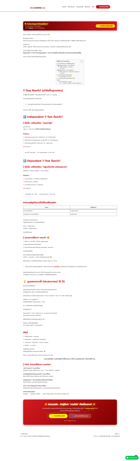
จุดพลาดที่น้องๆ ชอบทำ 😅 (65, 76)
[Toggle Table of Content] (81, 61)
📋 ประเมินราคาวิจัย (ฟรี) (105, 26)
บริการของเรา (71, 7)
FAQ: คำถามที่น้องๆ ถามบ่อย (66, 81)
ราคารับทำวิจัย (79, 7)
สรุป (59, 80)
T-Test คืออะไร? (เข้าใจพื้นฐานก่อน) (65, 63)
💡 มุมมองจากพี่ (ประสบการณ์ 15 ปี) (66, 78)
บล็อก (93, 7)
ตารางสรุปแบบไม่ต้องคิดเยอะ (65, 75)
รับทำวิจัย (37, 8)
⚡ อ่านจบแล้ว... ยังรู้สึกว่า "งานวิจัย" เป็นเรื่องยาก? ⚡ (72, 83)
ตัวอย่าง (63, 68)
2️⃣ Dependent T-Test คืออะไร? (66, 70)
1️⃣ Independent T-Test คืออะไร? (66, 65)
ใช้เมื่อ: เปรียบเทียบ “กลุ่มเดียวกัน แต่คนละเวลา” (70, 71)
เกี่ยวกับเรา (87, 7)
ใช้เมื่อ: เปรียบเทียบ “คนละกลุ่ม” (66, 67)
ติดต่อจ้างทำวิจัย (103, 7)
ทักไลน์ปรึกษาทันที (58, 416)
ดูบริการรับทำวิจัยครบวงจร (80, 416)
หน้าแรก (64, 7)
